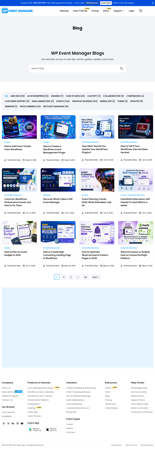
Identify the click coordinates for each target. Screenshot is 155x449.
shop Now (106, 3)
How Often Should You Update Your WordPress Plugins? (95, 149)
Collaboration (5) (113, 96)
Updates (47, 195)
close (152, 3)
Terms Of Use (131, 445)
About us (6, 388)
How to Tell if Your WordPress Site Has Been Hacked (134, 149)
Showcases (110, 404)
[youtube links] (22, 423)
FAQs (107, 392)
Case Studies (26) (75, 96)
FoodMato (7, 416)
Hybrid (69, 428)
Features (64, 11)
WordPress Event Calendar (41, 392)
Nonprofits (71, 412)
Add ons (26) (18, 96)
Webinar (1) (11, 106)
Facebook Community (142, 412)
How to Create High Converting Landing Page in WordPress (57, 255)
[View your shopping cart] (140, 11)
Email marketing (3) (43, 101)
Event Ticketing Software (78, 392)
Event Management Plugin (40, 388)
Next (95, 277)
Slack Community (139, 408)
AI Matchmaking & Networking (81, 388)
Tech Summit (8, 412)
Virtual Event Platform (38, 400)
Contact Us (7, 400)
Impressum (116, 445)
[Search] (122, 68)
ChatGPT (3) (94, 96)
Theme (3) (122, 101)
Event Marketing (74, 404)
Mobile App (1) (107, 101)
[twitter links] (8, 423)
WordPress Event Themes (40, 396)
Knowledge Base (139, 388)
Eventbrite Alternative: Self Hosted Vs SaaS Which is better (135, 202)
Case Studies (111, 408)
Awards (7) (57, 96)
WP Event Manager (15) (56, 106)
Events (7, 142)
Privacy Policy (147, 445)
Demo (106, 11)
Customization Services (77, 408)
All (6, 96)
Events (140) (63, 101)
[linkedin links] (13, 423)
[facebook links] (3, 423)
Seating (31, 408)
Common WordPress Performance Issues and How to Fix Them (17, 202)
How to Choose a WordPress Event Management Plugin (54, 149)
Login (131, 11)
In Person (70, 432)
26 (85, 277)
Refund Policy (137, 396)
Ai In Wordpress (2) (38, 96)
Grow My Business (90, 142)
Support (118, 11)
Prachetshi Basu (14, 160)
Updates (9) (136, 101)
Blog (107, 396)
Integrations (33, 404)
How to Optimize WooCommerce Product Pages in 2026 (95, 255)
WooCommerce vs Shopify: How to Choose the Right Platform (135, 255)
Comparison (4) (135, 96)
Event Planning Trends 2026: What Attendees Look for (97, 202)
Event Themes (80, 11)
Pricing (95, 11)
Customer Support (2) (17, 101)
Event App (33, 412)
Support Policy (138, 400)
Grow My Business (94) (85, 101)
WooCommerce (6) (30, 106)
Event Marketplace (75, 400)
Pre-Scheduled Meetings (78, 396)
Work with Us (8, 392)
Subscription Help (139, 404)
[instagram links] (17, 423)
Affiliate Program (10, 396)
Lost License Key (139, 392)
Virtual (69, 424)
